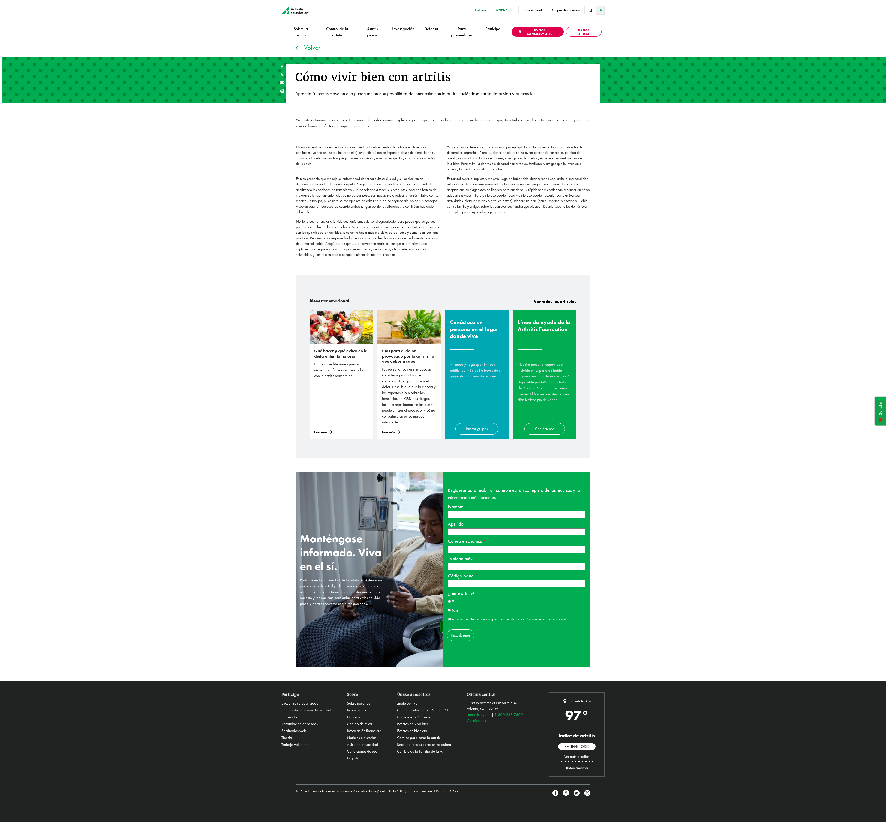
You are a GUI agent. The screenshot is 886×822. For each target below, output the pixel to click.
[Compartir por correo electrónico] (282, 83)
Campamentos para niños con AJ (422, 710)
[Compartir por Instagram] (566, 793)
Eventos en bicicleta (412, 730)
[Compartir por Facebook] (282, 67)
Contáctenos (544, 428)
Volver (312, 48)
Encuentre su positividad (299, 703)
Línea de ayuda (479, 714)
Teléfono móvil (461, 558)
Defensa (431, 28)
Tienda (286, 737)
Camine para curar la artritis (418, 737)
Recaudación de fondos (299, 723)
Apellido (456, 524)
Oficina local (291, 717)
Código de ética (359, 723)
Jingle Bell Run (408, 703)
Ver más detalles (576, 756)
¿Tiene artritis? (461, 593)
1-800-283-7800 (508, 714)
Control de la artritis (337, 32)
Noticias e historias (361, 737)
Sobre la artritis (301, 32)
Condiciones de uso (362, 751)
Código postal (461, 576)
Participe (492, 28)
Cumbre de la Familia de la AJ (420, 751)
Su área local (533, 10)
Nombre (456, 506)
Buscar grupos (477, 428)
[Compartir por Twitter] (282, 75)
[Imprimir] (282, 91)
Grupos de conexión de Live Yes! (306, 710)
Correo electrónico (465, 541)
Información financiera (364, 730)
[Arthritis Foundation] (295, 10)
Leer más (320, 432)
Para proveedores (462, 32)
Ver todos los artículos (555, 301)
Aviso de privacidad (362, 744)
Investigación (403, 28)
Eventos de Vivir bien (413, 723)
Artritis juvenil (372, 32)
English (352, 758)
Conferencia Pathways (414, 717)
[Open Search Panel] (590, 10)
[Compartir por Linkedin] (577, 793)
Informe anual (357, 710)
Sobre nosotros (358, 703)
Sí (453, 601)
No (455, 610)
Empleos (353, 717)
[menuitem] (300, 32)
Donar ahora (583, 32)
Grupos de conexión (566, 10)
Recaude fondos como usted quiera (424, 744)
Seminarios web (293, 730)
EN (600, 10)
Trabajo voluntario (295, 744)
